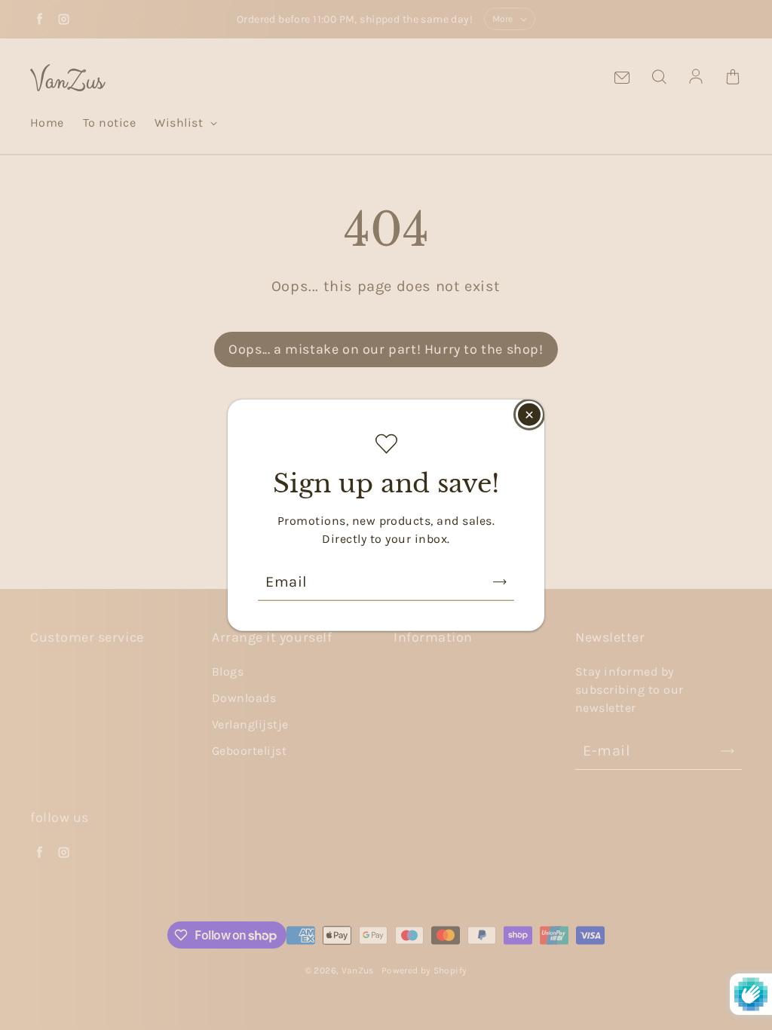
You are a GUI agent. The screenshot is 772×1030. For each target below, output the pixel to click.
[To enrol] (500, 581)
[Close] (529, 414)
